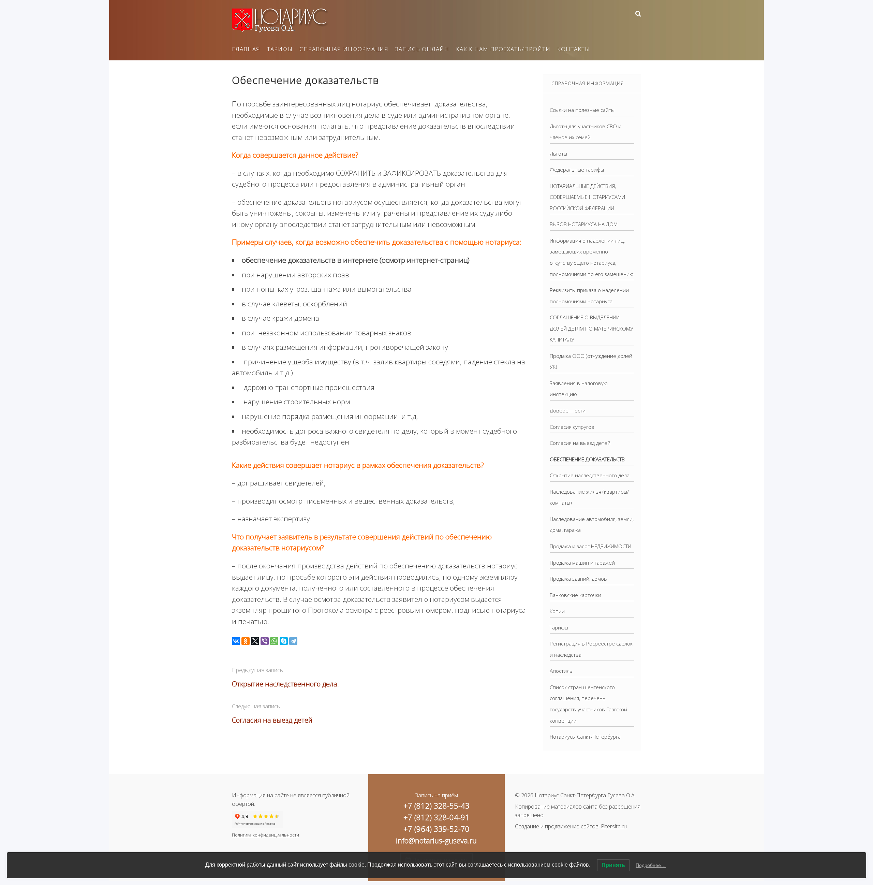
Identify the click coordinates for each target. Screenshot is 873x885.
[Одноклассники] (245, 641)
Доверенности (568, 410)
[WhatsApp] (274, 641)
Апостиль (561, 670)
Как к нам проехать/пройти (503, 49)
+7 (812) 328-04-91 (436, 817)
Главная (246, 49)
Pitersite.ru (614, 826)
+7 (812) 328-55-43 (436, 805)
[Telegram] (293, 641)
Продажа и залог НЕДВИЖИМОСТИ (590, 546)
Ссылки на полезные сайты (582, 109)
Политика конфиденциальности (265, 835)
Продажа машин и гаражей (582, 562)
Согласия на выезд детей (272, 720)
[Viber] (265, 641)
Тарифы (280, 49)
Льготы (558, 153)
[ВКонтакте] (236, 641)
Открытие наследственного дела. (285, 683)
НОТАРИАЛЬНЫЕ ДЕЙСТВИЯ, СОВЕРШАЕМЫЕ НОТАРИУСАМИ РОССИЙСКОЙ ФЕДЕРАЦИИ (587, 197)
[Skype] (284, 641)
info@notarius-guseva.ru (436, 840)
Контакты (573, 49)
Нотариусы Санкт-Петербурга (585, 736)
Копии (557, 611)
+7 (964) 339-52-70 (436, 829)
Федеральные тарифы (577, 169)
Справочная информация (343, 49)
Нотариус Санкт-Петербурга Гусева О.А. (283, 20)
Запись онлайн (422, 49)
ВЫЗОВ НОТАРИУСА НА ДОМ (584, 224)
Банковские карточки (575, 595)
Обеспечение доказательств (587, 459)
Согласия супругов (572, 426)
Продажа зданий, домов (578, 578)
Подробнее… (651, 865)
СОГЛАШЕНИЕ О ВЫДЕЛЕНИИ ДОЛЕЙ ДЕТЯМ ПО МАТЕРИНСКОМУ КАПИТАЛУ (591, 328)
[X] (255, 641)
